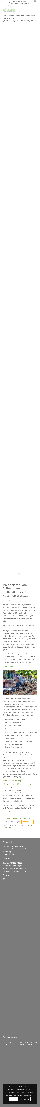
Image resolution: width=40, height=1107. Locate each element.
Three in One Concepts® (28, 1043)
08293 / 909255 (22, 1)
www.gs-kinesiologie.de (18, 868)
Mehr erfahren (24, 1099)
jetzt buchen (8, 600)
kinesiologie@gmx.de (23, 3)
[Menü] (34, 9)
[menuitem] (34, 9)
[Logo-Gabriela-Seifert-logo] (16, 9)
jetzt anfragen (27, 822)
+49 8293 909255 (15, 863)
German (39, 1)
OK (13, 1099)
